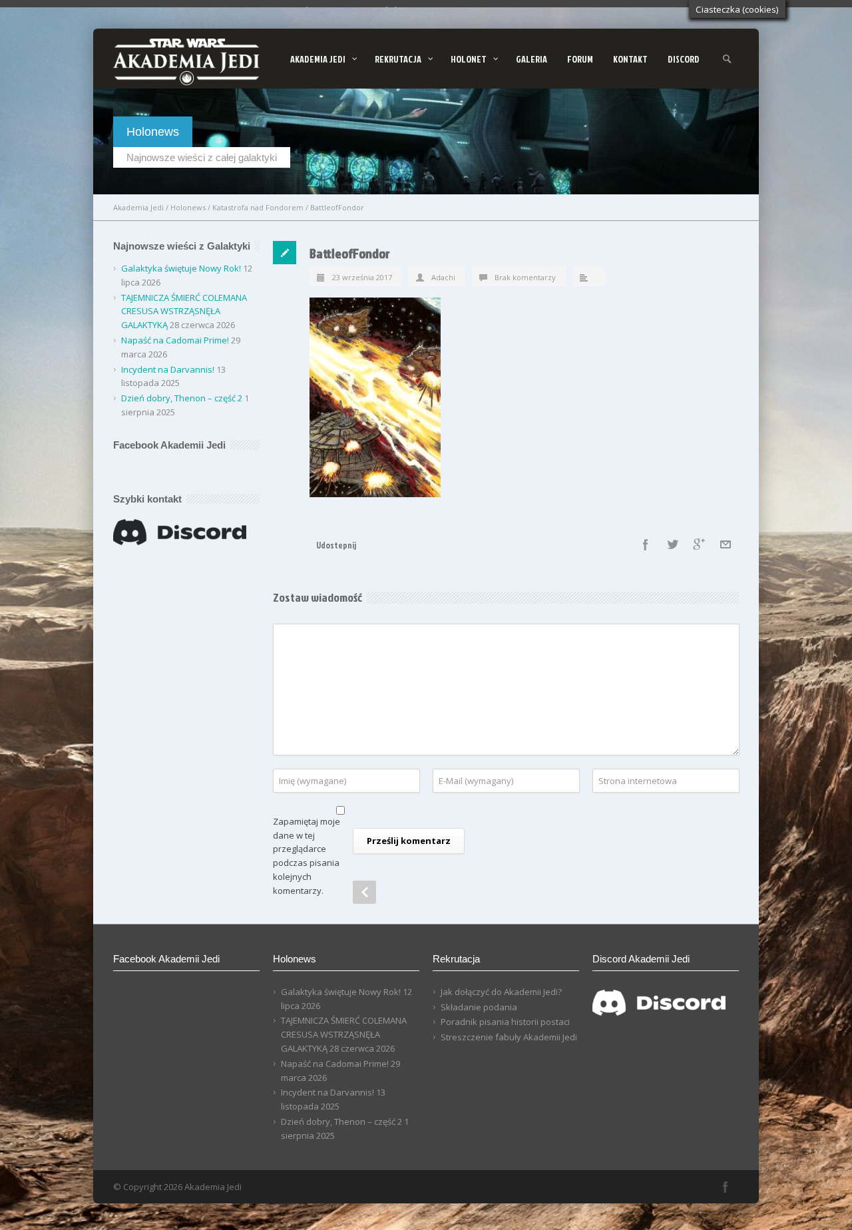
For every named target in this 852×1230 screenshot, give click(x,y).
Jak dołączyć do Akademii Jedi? (501, 992)
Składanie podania (479, 1007)
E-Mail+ (725, 544)
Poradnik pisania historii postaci (505, 1022)
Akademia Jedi (138, 207)
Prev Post (364, 892)
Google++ (699, 544)
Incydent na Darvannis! (167, 369)
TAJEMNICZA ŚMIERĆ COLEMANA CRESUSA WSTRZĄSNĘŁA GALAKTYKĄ (184, 311)
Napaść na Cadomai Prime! (175, 340)
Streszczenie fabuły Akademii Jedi (509, 1037)
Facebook (645, 544)
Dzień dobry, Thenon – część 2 (181, 398)
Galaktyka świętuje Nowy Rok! (181, 268)
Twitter (672, 544)
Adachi (443, 277)
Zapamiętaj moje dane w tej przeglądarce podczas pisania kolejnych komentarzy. (306, 856)
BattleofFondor (350, 253)
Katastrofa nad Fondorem (258, 207)
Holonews (188, 207)
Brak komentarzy (525, 277)
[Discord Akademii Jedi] (659, 1018)
